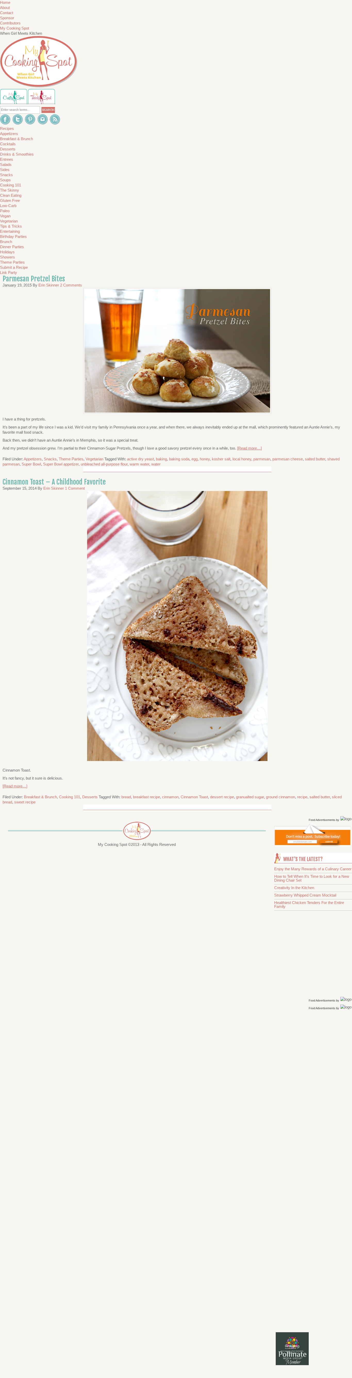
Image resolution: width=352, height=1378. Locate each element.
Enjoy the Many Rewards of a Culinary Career (312, 869)
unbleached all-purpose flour (104, 464)
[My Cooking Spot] (312, 845)
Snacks (50, 459)
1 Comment (75, 488)
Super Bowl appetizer (61, 464)
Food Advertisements (322, 819)
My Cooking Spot (14, 28)
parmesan (261, 459)
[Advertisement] (313, 1093)
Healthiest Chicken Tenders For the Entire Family (309, 904)
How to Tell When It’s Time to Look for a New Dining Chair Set (311, 878)
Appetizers (33, 459)
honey (205, 459)
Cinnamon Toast (194, 797)
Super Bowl (31, 464)
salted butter (315, 459)
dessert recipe (222, 797)
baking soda (179, 459)
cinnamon (170, 797)
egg (194, 459)
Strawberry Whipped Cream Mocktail (305, 895)
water (156, 464)
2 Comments (71, 285)
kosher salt (221, 459)
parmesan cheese (287, 459)
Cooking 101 (69, 797)
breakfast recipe (146, 797)
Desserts (90, 797)
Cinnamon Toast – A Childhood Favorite (54, 482)
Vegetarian (94, 459)
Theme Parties (71, 459)
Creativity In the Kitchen (294, 887)
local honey (241, 459)
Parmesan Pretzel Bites (34, 279)
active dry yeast (140, 459)
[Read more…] (249, 448)
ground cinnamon (280, 797)
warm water (139, 464)
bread (126, 797)
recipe (302, 797)
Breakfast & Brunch (40, 797)
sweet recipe (25, 802)
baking (161, 459)
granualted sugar (250, 797)
